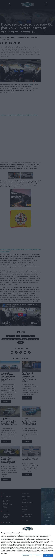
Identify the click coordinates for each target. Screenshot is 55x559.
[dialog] (27, 542)
